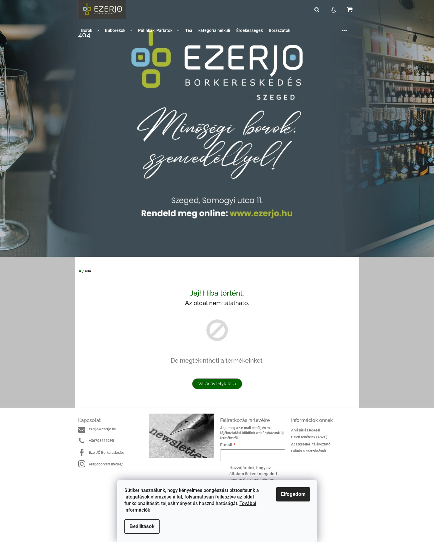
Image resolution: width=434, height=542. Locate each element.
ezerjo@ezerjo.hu (102, 429)
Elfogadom (293, 494)
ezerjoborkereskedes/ (106, 464)
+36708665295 (101, 441)
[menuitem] (90, 30)
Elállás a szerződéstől (308, 451)
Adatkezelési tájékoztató (310, 444)
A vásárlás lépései (305, 430)
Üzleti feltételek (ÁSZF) (309, 437)
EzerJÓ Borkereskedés (106, 453)
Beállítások (142, 526)
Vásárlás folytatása (217, 383)
